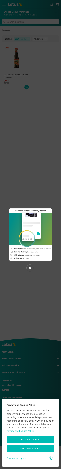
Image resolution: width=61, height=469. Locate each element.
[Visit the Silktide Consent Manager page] (50, 458)
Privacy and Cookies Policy (20, 431)
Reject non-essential (30, 448)
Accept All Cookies (30, 439)
